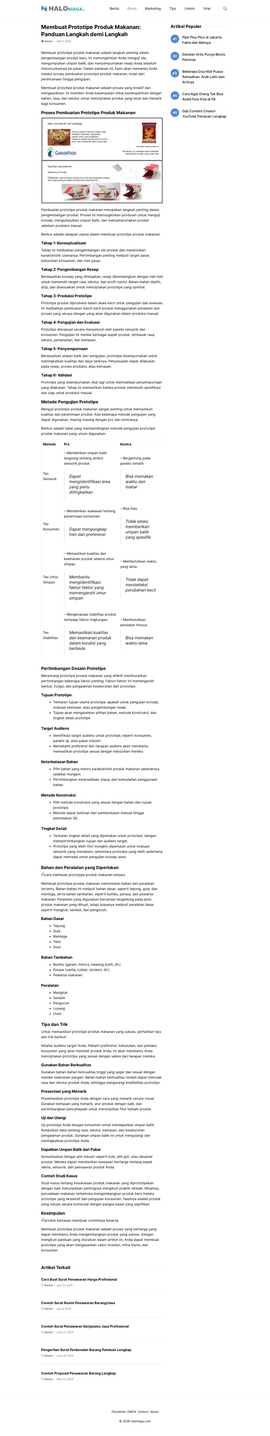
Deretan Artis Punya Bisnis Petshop (203, 57)
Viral (207, 8)
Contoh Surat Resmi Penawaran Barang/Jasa (78, 1303)
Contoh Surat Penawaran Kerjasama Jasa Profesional (85, 1326)
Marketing (153, 8)
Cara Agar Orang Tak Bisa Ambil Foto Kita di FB (202, 96)
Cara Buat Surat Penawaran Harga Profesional (79, 1279)
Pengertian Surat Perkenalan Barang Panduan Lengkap (86, 1350)
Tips (172, 8)
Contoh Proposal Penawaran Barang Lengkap (78, 1373)
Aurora (48, 41)
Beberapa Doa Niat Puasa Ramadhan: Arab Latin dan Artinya (203, 76)
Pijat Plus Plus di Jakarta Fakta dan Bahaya (202, 40)
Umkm (190, 8)
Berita (114, 8)
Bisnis (131, 8)
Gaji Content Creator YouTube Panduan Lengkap (204, 113)
